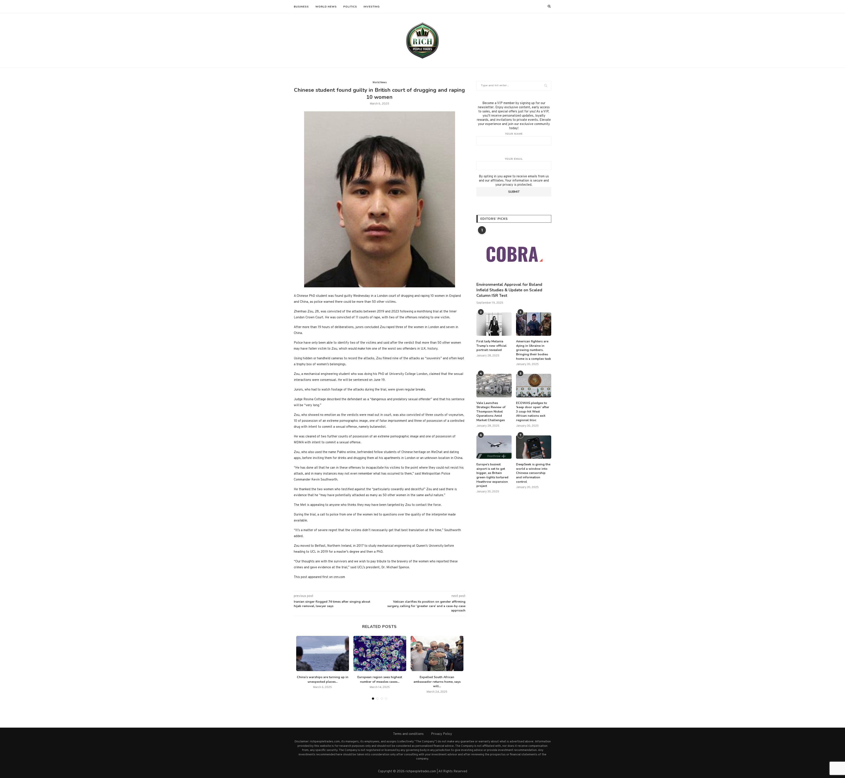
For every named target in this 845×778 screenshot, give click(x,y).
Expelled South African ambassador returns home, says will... (437, 681)
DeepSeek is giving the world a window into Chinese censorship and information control (533, 473)
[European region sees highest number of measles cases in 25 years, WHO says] (379, 653)
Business (301, 6)
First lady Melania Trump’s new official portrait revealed (491, 345)
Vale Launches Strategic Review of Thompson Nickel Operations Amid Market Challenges (490, 411)
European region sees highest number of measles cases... (379, 679)
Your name (514, 134)
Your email (514, 159)
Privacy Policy (441, 734)
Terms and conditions (408, 734)
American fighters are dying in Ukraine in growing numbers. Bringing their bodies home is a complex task (533, 350)
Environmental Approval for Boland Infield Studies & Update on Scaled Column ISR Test (509, 290)
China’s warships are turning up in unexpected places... (322, 679)
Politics (350, 6)
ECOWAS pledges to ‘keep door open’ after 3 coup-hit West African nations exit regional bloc (532, 411)
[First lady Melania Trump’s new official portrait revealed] (494, 324)
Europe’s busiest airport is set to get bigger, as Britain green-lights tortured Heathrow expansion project (492, 475)
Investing (372, 6)
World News (326, 6)
